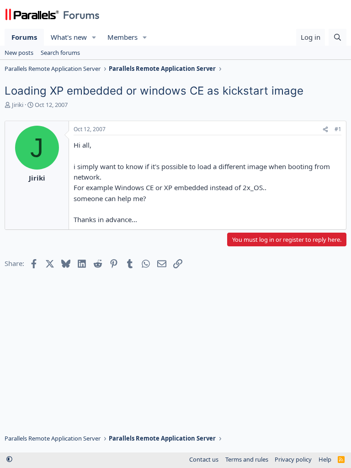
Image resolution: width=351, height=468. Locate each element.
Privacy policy (293, 459)
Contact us (203, 459)
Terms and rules (246, 459)
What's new (69, 37)
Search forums (60, 52)
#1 (338, 129)
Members (122, 37)
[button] (94, 37)
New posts (19, 52)
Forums (24, 37)
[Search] (337, 37)
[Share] (325, 129)
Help (325, 459)
